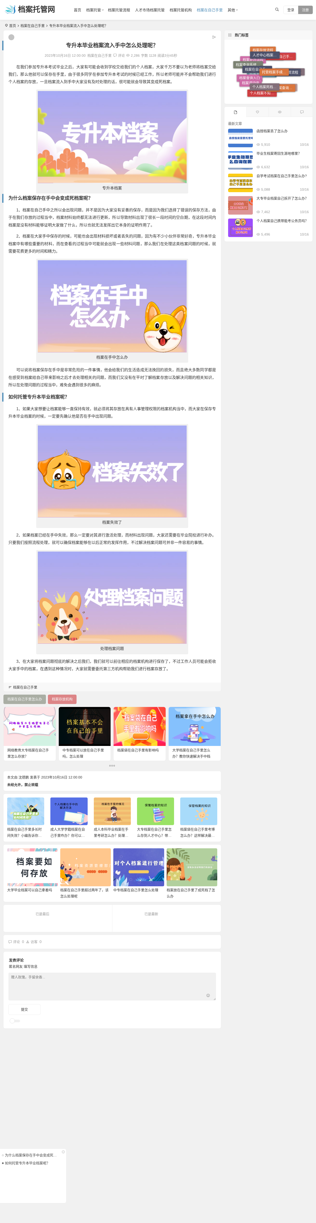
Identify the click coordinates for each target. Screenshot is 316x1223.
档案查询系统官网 (249, 64)
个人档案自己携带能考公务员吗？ (282, 221)
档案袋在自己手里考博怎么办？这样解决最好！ (154, 835)
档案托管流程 (119, 10)
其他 (231, 10)
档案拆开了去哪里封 (291, 77)
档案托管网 (36, 9)
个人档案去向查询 (283, 86)
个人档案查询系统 (281, 72)
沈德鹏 (24, 777)
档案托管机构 (181, 10)
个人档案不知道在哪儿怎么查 (263, 83)
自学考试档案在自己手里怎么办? (282, 176)
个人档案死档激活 (265, 66)
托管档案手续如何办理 (275, 54)
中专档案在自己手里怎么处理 (135, 890)
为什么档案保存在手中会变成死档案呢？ (32, 1155)
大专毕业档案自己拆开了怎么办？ (282, 198)
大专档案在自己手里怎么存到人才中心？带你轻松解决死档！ (111, 835)
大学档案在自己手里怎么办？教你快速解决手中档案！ (191, 756)
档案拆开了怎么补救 (268, 93)
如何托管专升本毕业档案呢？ (27, 1163)
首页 (77, 10)
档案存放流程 (263, 61)
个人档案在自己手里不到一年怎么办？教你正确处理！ (197, 835)
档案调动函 (250, 72)
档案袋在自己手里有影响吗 (138, 750)
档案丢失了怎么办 (270, 78)
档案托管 (93, 10)
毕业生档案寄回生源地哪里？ (279, 153)
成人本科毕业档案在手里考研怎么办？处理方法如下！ (68, 835)
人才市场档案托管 (150, 10)
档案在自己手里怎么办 (258, 54)
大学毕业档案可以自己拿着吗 (29, 890)
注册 (305, 10)
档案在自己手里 (210, 10)
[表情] (208, 996)
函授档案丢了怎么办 (272, 131)
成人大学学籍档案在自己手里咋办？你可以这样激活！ (24, 835)
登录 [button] (290, 10)
